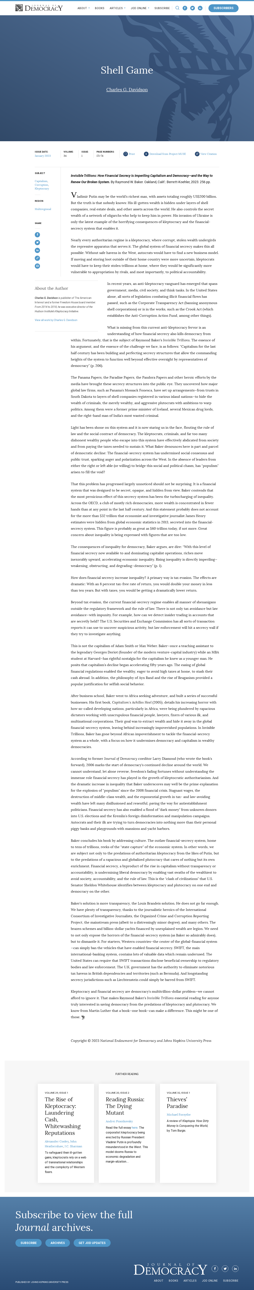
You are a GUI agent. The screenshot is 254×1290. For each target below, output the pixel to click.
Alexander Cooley (57, 1141)
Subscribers (223, 8)
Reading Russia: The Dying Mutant (125, 1106)
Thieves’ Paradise (177, 1102)
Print (132, 154)
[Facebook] (185, 8)
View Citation (208, 154)
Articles (116, 8)
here (135, 1127)
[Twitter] (192, 8)
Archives (58, 1243)
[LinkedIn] (200, 8)
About (82, 8)
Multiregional (43, 209)
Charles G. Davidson (127, 89)
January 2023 (43, 155)
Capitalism (41, 181)
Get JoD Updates (92, 1243)
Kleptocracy (42, 188)
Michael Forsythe (179, 1115)
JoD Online (139, 8)
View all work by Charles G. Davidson (56, 320)
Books (100, 8)
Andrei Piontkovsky (119, 1121)
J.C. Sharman (73, 1146)
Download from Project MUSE (167, 154)
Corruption (41, 184)
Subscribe (162, 8)
